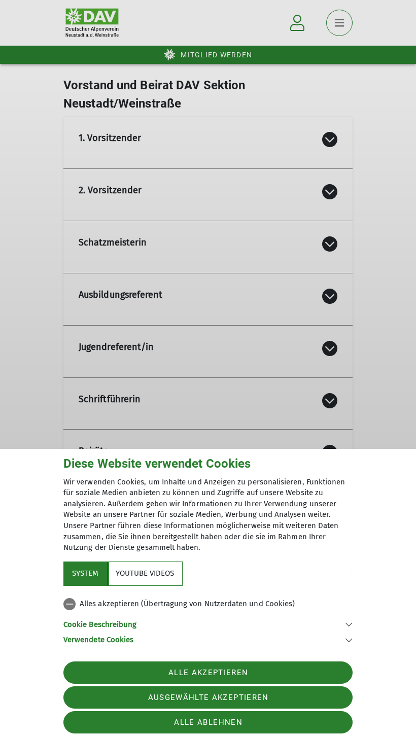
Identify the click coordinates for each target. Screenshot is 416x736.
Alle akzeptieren (208, 672)
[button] (208, 623)
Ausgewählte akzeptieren (208, 697)
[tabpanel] (208, 620)
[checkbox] (208, 604)
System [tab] (85, 573)
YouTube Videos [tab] (145, 573)
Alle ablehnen (208, 722)
